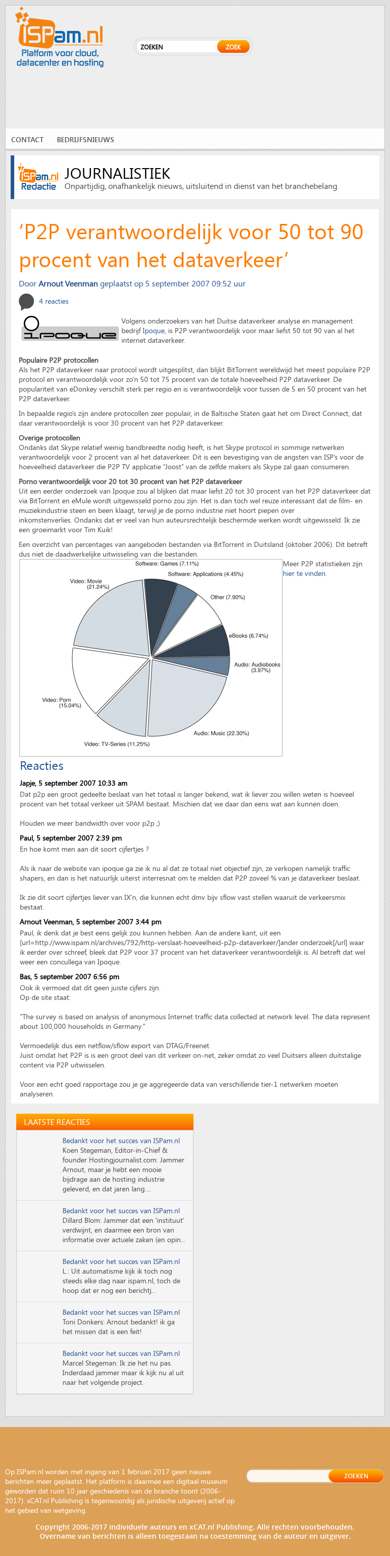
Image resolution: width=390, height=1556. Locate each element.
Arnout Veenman (46, 921)
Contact (27, 139)
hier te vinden (304, 573)
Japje (27, 783)
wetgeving (69, 1510)
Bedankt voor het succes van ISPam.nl (121, 1140)
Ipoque (154, 330)
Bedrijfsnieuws (85, 139)
